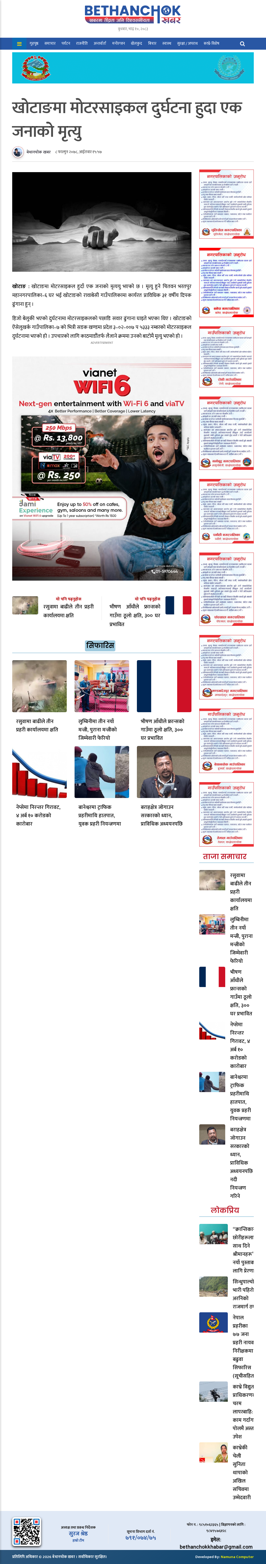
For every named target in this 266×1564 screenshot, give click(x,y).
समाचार (50, 43)
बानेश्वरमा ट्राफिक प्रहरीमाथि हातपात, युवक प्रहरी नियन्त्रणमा (99, 815)
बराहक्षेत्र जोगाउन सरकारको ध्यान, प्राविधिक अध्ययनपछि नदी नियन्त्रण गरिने (162, 820)
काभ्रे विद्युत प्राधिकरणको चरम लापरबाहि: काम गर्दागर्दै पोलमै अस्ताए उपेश (245, 1412)
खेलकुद (136, 43)
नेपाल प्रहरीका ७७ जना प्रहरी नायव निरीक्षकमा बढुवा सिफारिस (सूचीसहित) (244, 1346)
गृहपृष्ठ (34, 43)
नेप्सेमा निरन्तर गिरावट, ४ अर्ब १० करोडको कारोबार (38, 815)
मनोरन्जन (118, 43)
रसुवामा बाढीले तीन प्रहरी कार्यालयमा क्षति (37, 725)
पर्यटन (66, 43)
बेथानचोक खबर (38, 152)
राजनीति (82, 43)
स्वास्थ (166, 43)
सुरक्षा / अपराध (187, 43)
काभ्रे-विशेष (211, 43)
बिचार (152, 43)
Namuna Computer (237, 1557)
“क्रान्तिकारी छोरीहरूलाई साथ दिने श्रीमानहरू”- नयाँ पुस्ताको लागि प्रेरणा (245, 1250)
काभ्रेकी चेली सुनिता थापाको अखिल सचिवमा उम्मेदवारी (242, 1472)
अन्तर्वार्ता (100, 43)
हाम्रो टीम (78, 1540)
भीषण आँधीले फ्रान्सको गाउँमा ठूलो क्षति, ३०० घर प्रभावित (162, 730)
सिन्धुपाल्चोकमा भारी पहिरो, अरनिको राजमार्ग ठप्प (248, 1294)
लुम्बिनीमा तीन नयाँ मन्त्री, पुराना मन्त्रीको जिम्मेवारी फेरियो (97, 730)
